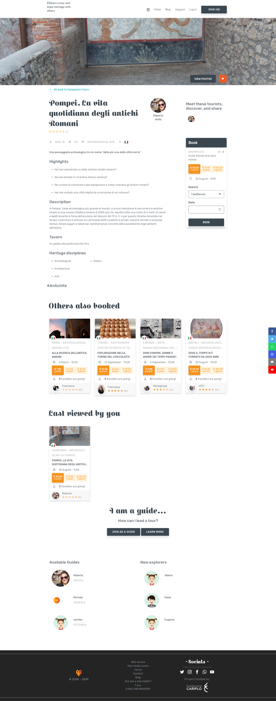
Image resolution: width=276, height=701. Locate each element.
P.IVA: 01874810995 (138, 688)
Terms (138, 669)
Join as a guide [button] (123, 531)
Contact (138, 673)
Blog (138, 677)
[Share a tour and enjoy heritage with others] (59, 7)
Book (206, 222)
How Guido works (138, 665)
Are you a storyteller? (138, 681)
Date (191, 202)
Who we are (138, 662)
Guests (193, 187)
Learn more (155, 531)
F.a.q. (138, 685)
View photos (203, 78)
